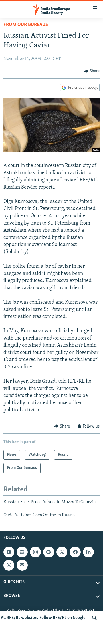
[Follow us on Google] (48, 552)
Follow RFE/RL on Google (62, 618)
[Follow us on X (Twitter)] (61, 552)
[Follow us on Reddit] (22, 552)
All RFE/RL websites (19, 618)
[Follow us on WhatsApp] (8, 565)
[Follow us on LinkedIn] (88, 552)
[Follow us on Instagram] (35, 552)
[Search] (94, 618)
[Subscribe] (22, 565)
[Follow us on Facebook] (75, 552)
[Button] (92, 71)
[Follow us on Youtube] (8, 552)
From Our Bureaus (25, 24)
